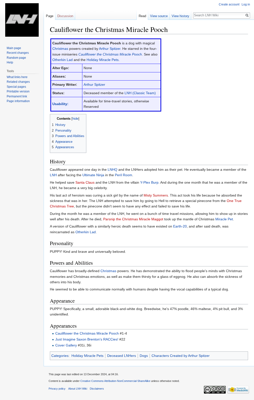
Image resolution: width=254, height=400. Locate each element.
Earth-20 (180, 226)
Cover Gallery (66, 345)
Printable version (18, 91)
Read (142, 16)
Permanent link (17, 96)
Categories (59, 356)
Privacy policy (57, 388)
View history (180, 16)
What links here (17, 77)
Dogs (144, 356)
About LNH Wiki (77, 388)
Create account (229, 4)
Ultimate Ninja (93, 175)
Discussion (65, 16)
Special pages (16, 86)
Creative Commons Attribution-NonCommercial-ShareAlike (115, 380)
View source (159, 16)
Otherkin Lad (62, 60)
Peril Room (123, 175)
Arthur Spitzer (109, 49)
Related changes (18, 82)
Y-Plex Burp (149, 182)
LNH (53, 175)
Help (10, 62)
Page (49, 16)
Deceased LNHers (121, 356)
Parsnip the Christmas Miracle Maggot (133, 219)
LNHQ (112, 169)
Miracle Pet (224, 219)
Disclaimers (97, 388)
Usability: (60, 104)
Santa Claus (85, 182)
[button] (54, 118)
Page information (18, 101)
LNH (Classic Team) (140, 93)
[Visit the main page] (22, 20)
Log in (246, 4)
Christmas (60, 49)
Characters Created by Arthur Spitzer (181, 356)
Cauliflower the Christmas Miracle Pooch (110, 54)
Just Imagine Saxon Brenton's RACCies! (86, 339)
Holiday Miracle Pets (103, 60)
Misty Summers (156, 195)
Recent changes (18, 53)
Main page (14, 48)
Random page (16, 57)
